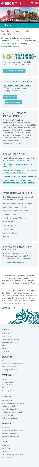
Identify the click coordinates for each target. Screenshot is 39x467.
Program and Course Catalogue (12, 454)
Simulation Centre (8, 415)
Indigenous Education (9, 406)
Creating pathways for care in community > (19, 177)
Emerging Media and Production (13, 364)
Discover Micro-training (14, 70)
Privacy (4, 451)
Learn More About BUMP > (13, 144)
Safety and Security (8, 457)
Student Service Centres (10, 436)
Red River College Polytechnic (11, 3)
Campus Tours (6, 337)
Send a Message (14, 102)
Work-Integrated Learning (10, 418)
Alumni (4, 379)
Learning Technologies (9, 370)
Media (4, 348)
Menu (8, 25)
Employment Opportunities (11, 340)
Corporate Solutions (9, 385)
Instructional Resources (10, 367)
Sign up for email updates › (13, 262)
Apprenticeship (7, 400)
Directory (5, 448)
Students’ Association (9, 433)
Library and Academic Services (12, 430)
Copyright (5, 361)
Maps (3, 345)
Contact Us (5, 334)
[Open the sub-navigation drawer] (2, 25)
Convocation (6, 427)
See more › (7, 237)
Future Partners (7, 388)
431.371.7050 (10, 97)
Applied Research (8, 382)
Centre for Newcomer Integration (13, 403)
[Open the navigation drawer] (36, 3)
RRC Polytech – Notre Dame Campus (17, 86)
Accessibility (6, 445)
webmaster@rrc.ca (14, 46)
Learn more (7, 308)
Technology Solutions (9, 391)
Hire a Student (7, 342)
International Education (10, 409)
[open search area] (32, 3)
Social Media (6, 351)
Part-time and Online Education (12, 412)
